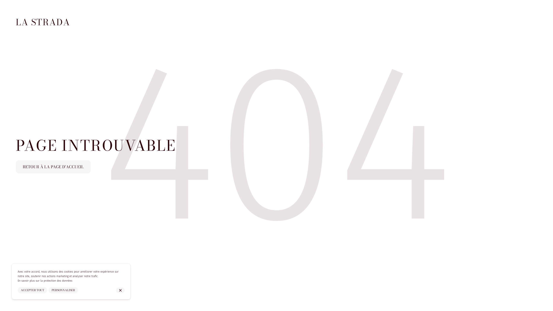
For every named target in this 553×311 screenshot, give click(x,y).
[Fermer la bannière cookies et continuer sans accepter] (120, 290)
